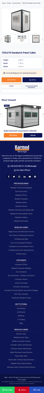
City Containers (21, 271)
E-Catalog (21, 319)
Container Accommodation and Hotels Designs (21, 290)
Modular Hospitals (21, 199)
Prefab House (21, 253)
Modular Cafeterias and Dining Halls (21, 210)
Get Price (12, 135)
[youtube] (29, 176)
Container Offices (21, 264)
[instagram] (19, 176)
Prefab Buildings (21, 183)
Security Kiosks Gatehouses (21, 348)
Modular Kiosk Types (21, 337)
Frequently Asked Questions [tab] (31, 86)
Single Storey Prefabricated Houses (21, 231)
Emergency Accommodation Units (21, 246)
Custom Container (21, 283)
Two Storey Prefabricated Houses (21, 235)
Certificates (21, 312)
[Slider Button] (1, 38)
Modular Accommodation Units (21, 213)
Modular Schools (21, 206)
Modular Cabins (21, 329)
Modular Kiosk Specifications (21, 363)
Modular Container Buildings (21, 268)
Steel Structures (21, 191)
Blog (21, 323)
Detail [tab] (11, 86)
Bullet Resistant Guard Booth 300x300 (19, 131)
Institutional (21, 304)
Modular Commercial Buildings (21, 187)
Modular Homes (21, 227)
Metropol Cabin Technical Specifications (21, 367)
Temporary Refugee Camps (21, 297)
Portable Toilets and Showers (21, 345)
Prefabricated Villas (21, 239)
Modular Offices (21, 195)
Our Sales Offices (23, 170)
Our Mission (21, 308)
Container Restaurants (21, 286)
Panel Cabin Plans (21, 356)
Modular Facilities (21, 217)
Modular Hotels (21, 202)
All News (21, 315)
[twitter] (14, 176)
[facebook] (8, 176)
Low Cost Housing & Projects (21, 242)
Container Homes (21, 279)
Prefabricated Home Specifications (21, 250)
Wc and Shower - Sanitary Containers (21, 275)
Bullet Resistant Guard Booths (21, 352)
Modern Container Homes (21, 341)
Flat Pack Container (21, 294)
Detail (31, 135)
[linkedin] (24, 176)
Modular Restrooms (21, 221)
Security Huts (21, 333)
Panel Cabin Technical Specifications (21, 359)
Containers (21, 260)
